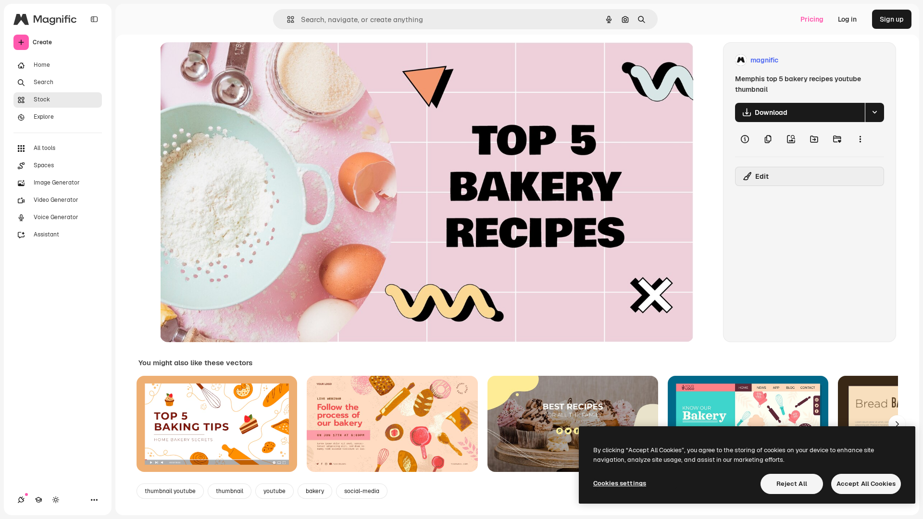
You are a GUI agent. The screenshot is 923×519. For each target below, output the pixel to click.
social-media (361, 491)
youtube (274, 491)
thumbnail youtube (170, 491)
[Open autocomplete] (287, 19)
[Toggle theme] (55, 499)
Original (221, 60)
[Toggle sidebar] (94, 19)
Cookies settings (619, 483)
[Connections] (21, 499)
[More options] (860, 139)
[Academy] (38, 499)
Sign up (892, 19)
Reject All (791, 484)
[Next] (897, 424)
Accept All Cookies (866, 484)
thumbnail (229, 491)
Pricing (811, 19)
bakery (315, 491)
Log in (847, 19)
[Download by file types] (874, 112)
